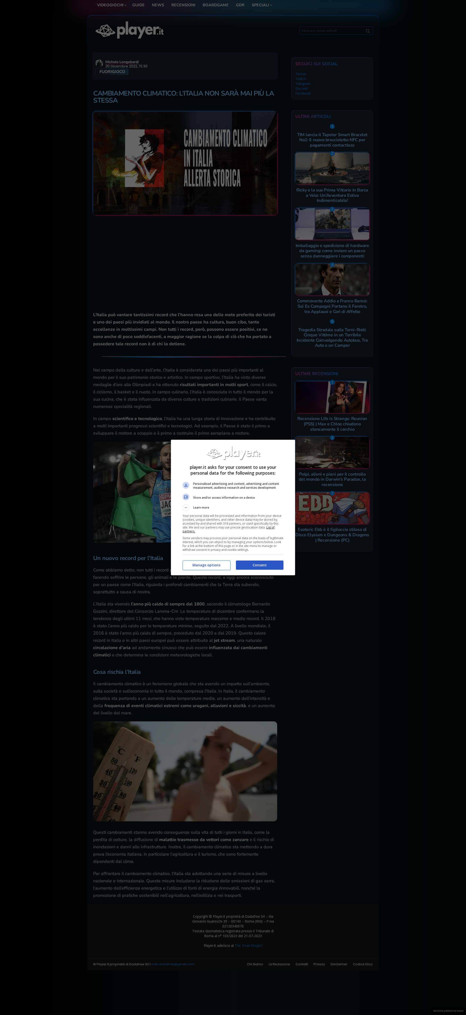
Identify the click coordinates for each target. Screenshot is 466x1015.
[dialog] (233, 507)
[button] (233, 507)
